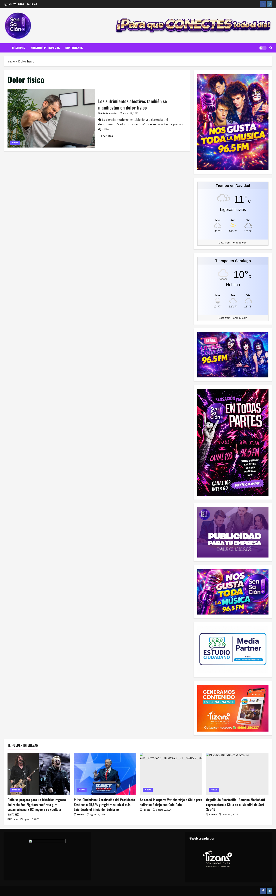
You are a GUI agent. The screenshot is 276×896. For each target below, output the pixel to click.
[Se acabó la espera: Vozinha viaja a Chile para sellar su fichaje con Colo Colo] (171, 774)
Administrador (109, 113)
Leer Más (108, 136)
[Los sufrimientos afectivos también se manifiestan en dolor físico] (51, 118)
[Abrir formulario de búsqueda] (270, 48)
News (15, 142)
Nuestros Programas (45, 48)
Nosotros (18, 48)
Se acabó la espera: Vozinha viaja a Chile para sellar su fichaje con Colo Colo (171, 802)
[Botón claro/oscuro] (263, 48)
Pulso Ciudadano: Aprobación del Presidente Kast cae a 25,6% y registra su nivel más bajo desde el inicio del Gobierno (104, 804)
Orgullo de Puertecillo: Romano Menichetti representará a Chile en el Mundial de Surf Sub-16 (235, 804)
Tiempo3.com (239, 242)
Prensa (14, 819)
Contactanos (74, 48)
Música (16, 789)
